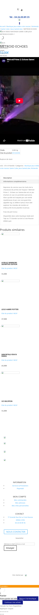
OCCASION (16, 153)
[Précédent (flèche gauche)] (1, 614)
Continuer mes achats (13, 602)
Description (7, 178)
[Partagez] (5, 611)
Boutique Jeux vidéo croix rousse (18, 26)
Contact (27, 569)
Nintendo (35, 26)
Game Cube (5, 29)
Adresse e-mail (9, 544)
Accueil (2, 26)
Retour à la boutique (27, 598)
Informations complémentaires (14, 181)
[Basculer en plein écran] (3, 611)
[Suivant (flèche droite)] (3, 614)
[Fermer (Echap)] (7, 611)
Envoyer (10, 547)
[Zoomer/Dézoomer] (1, 611)
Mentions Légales (15, 569)
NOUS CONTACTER (15, 531)
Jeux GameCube (16, 29)
